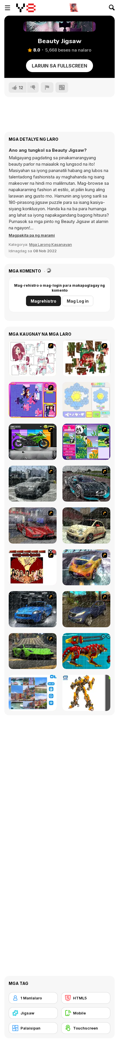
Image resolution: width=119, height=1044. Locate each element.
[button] (32, 235)
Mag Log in (78, 301)
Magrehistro (43, 301)
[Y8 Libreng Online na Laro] (26, 7)
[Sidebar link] (7, 8)
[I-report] (47, 87)
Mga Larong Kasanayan (50, 244)
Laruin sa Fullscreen (59, 66)
